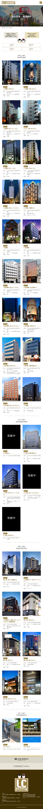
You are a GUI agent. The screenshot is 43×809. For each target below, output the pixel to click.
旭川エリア (5, 451)
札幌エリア (5, 126)
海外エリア (5, 744)
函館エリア (5, 577)
